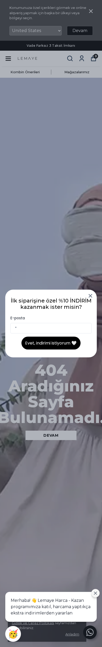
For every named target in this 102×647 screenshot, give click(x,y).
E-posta (17, 318)
